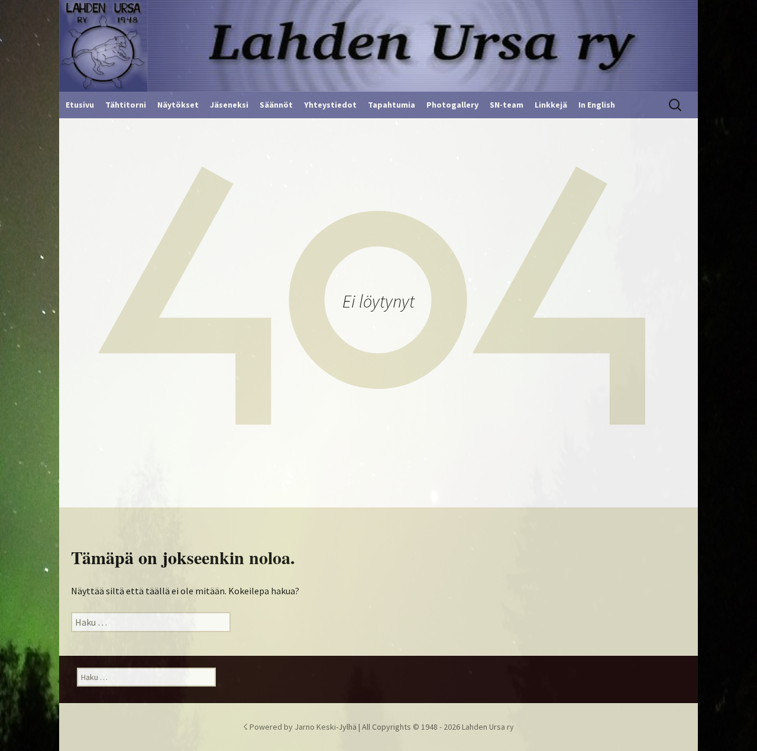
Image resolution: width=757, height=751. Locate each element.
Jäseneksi (229, 104)
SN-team (506, 104)
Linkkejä (551, 104)
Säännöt (276, 104)
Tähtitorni (125, 104)
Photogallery (452, 104)
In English (596, 104)
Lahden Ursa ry (488, 726)
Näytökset (178, 104)
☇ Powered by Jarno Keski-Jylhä (300, 726)
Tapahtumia (391, 104)
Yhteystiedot (330, 104)
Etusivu (80, 104)
